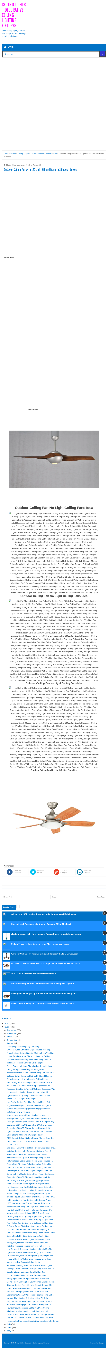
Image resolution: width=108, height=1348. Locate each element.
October (11, 1037)
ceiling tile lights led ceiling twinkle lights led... (27, 1069)
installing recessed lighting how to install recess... (28, 1246)
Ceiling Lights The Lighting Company (23, 1046)
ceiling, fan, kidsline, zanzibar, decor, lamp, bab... (28, 1242)
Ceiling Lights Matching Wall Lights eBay (24, 1135)
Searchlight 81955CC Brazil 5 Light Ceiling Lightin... (29, 1125)
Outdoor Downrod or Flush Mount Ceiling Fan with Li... (31, 1167)
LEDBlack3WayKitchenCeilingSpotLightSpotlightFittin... (31, 1255)
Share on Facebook (17, 872)
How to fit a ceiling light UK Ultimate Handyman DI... (30, 1304)
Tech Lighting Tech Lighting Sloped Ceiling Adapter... (30, 1216)
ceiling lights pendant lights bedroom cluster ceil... (29, 1278)
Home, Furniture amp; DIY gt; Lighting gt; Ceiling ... (29, 1056)
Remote (35, 165)
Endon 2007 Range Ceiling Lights (21, 1099)
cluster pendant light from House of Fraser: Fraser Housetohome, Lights (46, 934)
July (9, 1324)
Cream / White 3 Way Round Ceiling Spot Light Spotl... (31, 1220)
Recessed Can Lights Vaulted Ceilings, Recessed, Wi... (31, 1089)
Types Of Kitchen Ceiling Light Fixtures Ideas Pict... (29, 1259)
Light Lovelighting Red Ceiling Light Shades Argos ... (30, 1200)
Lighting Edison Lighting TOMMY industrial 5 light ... (30, 1095)
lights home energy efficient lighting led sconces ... (29, 1115)
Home (10, 47)
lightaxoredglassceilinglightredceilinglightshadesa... (29, 1108)
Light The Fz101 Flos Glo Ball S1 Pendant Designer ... (31, 1131)
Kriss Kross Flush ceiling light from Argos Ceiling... (29, 1184)
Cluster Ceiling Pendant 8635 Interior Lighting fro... (29, 1229)
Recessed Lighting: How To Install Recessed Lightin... (30, 1265)
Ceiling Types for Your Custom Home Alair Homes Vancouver (40, 944)
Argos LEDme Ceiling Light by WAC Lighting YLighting (31, 1053)
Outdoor (29, 165)
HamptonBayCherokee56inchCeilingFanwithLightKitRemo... (33, 1321)
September (12, 1040)
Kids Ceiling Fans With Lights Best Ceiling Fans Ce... (30, 1082)
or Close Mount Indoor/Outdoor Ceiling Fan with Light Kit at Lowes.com (45, 964)
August (10, 1043)
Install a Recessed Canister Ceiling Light (24, 1063)
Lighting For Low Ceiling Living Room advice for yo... (30, 1190)
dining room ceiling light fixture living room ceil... (28, 1154)
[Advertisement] (68, 22)
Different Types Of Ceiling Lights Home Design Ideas (30, 1226)
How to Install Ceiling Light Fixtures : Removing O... (29, 1210)
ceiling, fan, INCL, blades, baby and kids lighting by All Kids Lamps (43, 914)
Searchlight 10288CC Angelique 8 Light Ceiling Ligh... (30, 1171)
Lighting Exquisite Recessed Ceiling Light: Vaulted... (30, 1252)
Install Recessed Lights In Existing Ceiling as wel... (29, 1157)
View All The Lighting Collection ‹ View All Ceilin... (28, 1298)
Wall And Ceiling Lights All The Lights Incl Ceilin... (28, 1291)
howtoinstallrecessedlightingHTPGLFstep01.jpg (28, 1213)
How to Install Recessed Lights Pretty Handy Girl (28, 1239)
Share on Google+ (64, 872)
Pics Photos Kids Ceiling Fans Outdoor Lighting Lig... (30, 1223)
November (12, 1033)
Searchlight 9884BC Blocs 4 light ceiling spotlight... (29, 1128)
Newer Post (8, 897)
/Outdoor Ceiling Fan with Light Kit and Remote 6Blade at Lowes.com (44, 954)
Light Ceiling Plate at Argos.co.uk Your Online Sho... (30, 1288)
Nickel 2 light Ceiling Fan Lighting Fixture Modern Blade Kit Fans (42, 1003)
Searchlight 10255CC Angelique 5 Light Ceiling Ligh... (30, 1295)
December (12, 1030)
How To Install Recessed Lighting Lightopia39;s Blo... (30, 1249)
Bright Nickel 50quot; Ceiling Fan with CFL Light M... (30, 1105)
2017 (7, 1023)
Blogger (101, 1343)
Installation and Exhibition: (18, 1112)
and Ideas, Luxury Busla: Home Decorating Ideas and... (31, 1148)
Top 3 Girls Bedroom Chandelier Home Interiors (33, 973)
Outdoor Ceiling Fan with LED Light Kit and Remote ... (31, 1076)
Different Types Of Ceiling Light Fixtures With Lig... (29, 1050)
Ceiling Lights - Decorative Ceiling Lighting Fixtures (14, 15)
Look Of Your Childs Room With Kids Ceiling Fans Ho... (31, 1314)
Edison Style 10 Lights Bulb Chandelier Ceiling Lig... (30, 1164)
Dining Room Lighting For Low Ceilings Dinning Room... (31, 1282)
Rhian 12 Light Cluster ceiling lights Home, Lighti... (29, 1193)
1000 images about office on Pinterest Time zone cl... (30, 1203)
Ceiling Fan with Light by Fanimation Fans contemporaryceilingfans (44, 993)
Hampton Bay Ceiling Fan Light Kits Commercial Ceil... (31, 1207)
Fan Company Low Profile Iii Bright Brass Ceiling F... (30, 1187)
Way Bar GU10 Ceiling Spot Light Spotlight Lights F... (30, 1301)
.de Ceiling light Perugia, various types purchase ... (29, 1180)
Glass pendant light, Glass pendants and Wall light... (30, 1118)
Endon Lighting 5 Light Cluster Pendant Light (26, 1275)
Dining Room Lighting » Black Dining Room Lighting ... (31, 1066)
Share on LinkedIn (87, 872)
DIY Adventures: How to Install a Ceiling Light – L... (29, 1079)
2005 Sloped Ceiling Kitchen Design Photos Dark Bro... (31, 1138)
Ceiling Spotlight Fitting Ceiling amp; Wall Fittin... (28, 1236)
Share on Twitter (40, 872)
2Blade (8, 165)
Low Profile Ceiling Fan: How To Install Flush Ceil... (29, 1102)
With (40, 165)
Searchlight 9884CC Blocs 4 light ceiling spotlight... (29, 1177)
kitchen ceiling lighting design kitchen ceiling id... (28, 1092)
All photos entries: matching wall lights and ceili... (28, 1311)
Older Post (100, 897)
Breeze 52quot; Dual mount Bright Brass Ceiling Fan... (31, 1197)
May (9, 1331)
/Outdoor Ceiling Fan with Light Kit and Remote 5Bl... (30, 1285)
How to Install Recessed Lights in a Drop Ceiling (28, 1308)
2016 (7, 1027)
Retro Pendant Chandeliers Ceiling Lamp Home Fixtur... (31, 1233)
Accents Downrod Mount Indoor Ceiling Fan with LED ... (31, 1073)
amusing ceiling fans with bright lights (23, 1262)
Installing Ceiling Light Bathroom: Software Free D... (30, 1151)
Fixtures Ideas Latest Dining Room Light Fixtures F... (30, 1161)
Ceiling (14, 165)
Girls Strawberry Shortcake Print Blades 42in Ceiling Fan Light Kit (42, 983)
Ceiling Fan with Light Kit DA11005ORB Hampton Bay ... (31, 1121)
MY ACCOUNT (13, 1144)
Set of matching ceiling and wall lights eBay (26, 1272)
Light (18, 165)
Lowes (23, 165)
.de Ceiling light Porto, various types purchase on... (29, 1086)
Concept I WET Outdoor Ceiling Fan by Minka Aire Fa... (31, 1268)
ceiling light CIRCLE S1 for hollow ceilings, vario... (29, 1141)
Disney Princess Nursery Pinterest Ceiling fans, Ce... (30, 1059)
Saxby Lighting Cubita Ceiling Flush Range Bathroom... (31, 1174)
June (9, 1327)
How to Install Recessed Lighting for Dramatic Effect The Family (42, 924)
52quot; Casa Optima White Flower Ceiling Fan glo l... (30, 1318)
